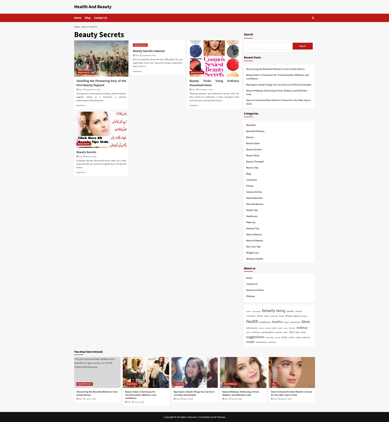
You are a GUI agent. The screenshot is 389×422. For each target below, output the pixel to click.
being (280, 310)
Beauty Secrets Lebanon (149, 51)
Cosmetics (251, 179)
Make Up (250, 222)
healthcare (265, 322)
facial (281, 316)
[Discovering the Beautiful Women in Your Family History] (97, 372)
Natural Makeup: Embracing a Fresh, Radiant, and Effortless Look (276, 92)
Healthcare (252, 216)
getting (297, 316)
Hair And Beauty (254, 204)
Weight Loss (252, 252)
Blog (87, 18)
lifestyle (292, 328)
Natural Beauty (254, 234)
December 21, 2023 (93, 89)
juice (274, 328)
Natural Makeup (254, 240)
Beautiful (251, 125)
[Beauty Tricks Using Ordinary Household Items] (214, 58)
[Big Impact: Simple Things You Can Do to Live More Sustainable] (194, 372)
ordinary (256, 332)
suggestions (255, 337)
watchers (306, 337)
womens (272, 342)
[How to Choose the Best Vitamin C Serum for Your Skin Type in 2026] (292, 372)
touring (277, 337)
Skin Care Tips (253, 246)
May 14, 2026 (188, 399)
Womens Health (254, 258)
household (295, 322)
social (303, 332)
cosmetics (251, 316)
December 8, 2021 (149, 55)
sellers (285, 332)
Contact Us (100, 18)
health (252, 321)
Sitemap (250, 296)
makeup (302, 327)
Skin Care (294, 332)
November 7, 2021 (206, 89)
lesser (286, 328)
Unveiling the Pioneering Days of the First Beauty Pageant (101, 83)
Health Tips (252, 210)
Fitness (250, 185)
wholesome (261, 342)
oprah (248, 332)
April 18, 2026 (237, 399)
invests (261, 328)
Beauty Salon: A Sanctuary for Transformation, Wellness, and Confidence (277, 77)
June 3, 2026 (139, 402)
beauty (268, 310)
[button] (313, 18)
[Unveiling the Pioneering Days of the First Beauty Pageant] (101, 58)
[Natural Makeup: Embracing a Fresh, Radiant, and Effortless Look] (243, 372)
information (252, 328)
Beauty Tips (252, 167)
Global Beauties (254, 198)
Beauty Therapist (255, 161)
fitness (288, 315)
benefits (290, 311)
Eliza (80, 89)
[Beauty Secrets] (101, 130)
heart (286, 322)
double (266, 316)
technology (270, 337)
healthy (277, 322)
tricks (284, 337)
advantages (256, 311)
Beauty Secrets (84, 72)
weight (250, 341)
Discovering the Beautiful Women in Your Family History (275, 69)
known (279, 328)
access (248, 311)
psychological (267, 332)
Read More (80, 105)
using (298, 337)
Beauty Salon (253, 143)
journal (267, 328)
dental (260, 316)
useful (291, 337)
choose (298, 311)
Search (248, 34)
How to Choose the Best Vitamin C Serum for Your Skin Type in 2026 (278, 102)
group (304, 316)
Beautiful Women (255, 131)
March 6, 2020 (91, 156)
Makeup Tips (252, 228)
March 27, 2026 (286, 399)
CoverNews (204, 416)
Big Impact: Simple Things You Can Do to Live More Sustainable (278, 84)
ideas (305, 321)
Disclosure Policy (255, 290)
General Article (254, 191)
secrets (278, 332)
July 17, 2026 (91, 399)
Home (77, 18)
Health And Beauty (93, 6)
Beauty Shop (252, 155)
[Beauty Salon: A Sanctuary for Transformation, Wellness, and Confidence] (146, 372)
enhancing (274, 316)
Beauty (250, 137)
